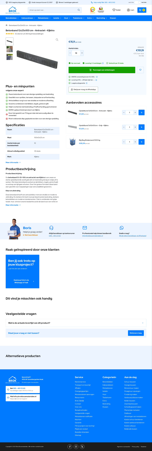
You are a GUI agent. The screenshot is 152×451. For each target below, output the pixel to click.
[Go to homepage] (12, 10)
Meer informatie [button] (12, 162)
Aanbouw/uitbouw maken (133, 397)
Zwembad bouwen (131, 404)
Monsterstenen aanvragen (84, 394)
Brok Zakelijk (79, 401)
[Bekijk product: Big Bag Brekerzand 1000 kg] (72, 142)
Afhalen (78, 388)
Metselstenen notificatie (83, 416)
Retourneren (79, 397)
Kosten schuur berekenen (133, 419)
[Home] (6, 25)
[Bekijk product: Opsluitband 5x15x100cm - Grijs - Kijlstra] (72, 127)
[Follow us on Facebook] (70, 446)
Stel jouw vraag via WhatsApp (85, 89)
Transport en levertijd (82, 385)
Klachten (78, 419)
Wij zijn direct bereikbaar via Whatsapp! (132, 236)
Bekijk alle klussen (130, 429)
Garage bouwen (130, 385)
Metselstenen (43, 18)
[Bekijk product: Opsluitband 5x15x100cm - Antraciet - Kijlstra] (72, 112)
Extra (89, 18)
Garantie (78, 423)
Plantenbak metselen (132, 410)
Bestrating (101, 18)
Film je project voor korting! (84, 426)
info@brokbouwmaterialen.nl (92, 236)
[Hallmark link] (101, 10)
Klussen (113, 18)
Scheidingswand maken (132, 407)
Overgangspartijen (81, 391)
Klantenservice (80, 382)
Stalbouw (127, 413)
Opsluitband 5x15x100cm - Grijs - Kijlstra (93, 125)
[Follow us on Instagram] (76, 446)
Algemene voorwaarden (123, 446)
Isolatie (56, 18)
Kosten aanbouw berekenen (134, 423)
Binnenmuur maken (131, 388)
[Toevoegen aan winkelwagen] (142, 112)
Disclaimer (143, 446)
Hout (66, 18)
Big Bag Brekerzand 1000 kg (89, 140)
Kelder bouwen (129, 401)
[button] (9, 41)
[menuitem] (84, 382)
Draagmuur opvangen (132, 391)
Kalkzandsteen (27, 18)
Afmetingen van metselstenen (135, 416)
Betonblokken (11, 18)
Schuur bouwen (130, 382)
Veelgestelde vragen (82, 413)
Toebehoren (77, 18)
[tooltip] (103, 63)
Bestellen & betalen (82, 432)
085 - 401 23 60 (55, 236)
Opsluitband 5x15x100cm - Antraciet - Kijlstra (95, 111)
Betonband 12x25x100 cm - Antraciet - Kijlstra (25, 25)
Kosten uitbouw (130, 426)
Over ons (78, 407)
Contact (78, 404)
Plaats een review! (81, 429)
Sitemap (78, 435)
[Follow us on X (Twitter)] (82, 446)
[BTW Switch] (137, 2)
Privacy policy (135, 446)
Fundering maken (130, 394)
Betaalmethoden (81, 410)
